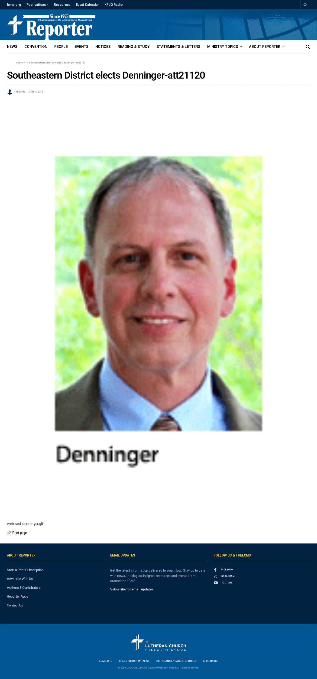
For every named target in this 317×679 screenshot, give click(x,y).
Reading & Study (134, 46)
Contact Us (15, 605)
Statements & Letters (178, 46)
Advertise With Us (20, 579)
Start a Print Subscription (25, 570)
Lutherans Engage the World (176, 660)
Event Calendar (87, 5)
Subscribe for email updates (132, 589)
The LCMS (20, 91)
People (61, 46)
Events (81, 46)
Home (19, 62)
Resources (62, 5)
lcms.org (14, 5)
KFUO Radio (113, 5)
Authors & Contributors (24, 588)
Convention (35, 46)
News (12, 46)
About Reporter (264, 46)
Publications (36, 5)
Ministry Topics (222, 46)
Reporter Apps (17, 596)
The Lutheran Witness (134, 660)
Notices (103, 46)
